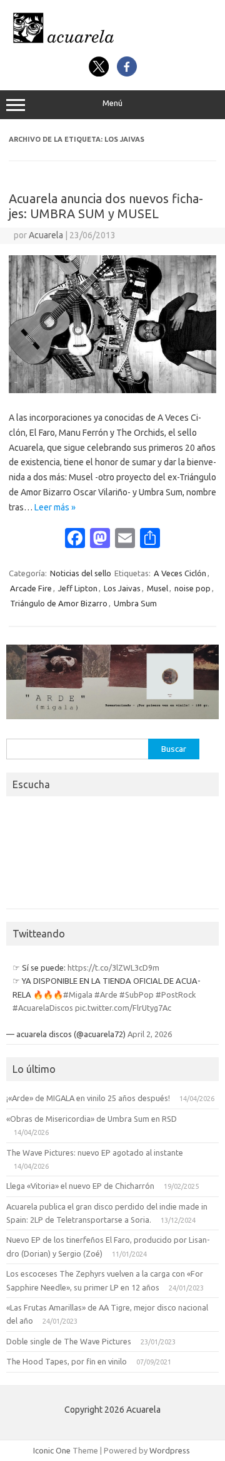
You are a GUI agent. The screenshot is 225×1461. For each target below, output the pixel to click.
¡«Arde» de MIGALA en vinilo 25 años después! (88, 1098)
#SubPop (136, 994)
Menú (112, 103)
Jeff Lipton (78, 588)
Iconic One (52, 1450)
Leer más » (55, 507)
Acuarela (46, 235)
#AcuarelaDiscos (42, 1007)
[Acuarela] (112, 43)
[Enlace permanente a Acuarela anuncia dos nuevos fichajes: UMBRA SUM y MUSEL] (112, 390)
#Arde (106, 994)
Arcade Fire (31, 588)
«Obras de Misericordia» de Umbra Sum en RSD (91, 1118)
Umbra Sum (135, 603)
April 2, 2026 (150, 1034)
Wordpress (169, 1450)
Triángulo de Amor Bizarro (59, 603)
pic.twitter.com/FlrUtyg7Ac (123, 1007)
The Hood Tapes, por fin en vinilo (66, 1361)
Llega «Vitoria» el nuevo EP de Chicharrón (80, 1185)
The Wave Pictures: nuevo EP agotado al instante (94, 1152)
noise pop (192, 588)
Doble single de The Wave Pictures (68, 1341)
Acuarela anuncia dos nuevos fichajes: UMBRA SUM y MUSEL (106, 206)
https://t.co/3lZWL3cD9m (113, 967)
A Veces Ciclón (180, 573)
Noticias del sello (80, 573)
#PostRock (176, 994)
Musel (157, 588)
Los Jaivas (122, 588)
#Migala (77, 994)
